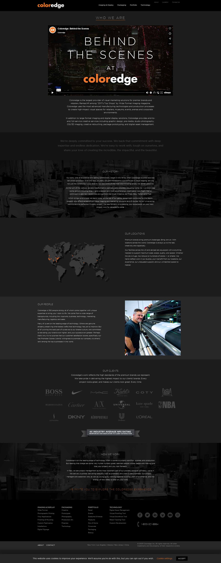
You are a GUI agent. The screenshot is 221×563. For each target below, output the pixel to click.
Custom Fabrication (45, 523)
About (156, 2)
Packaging (121, 5)
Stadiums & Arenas (95, 516)
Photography (67, 516)
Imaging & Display (106, 5)
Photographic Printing (46, 513)
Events (90, 513)
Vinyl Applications (44, 516)
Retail (90, 510)
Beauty (90, 532)
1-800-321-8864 (149, 524)
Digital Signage (43, 529)
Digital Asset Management (119, 510)
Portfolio (133, 5)
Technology (145, 5)
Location (165, 2)
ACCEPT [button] (182, 558)
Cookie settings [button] (164, 558)
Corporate (92, 526)
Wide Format (43, 510)
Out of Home (93, 523)
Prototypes (66, 513)
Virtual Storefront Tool (118, 516)
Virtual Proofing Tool (118, 513)
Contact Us (176, 2)
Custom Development (118, 523)
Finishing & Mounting (45, 520)
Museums (91, 520)
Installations (42, 526)
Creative (65, 510)
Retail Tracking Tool (117, 520)
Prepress (65, 523)
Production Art (67, 520)
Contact (50, 545)
